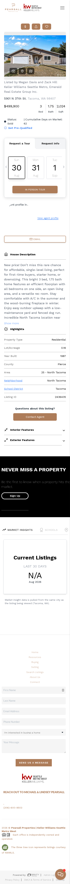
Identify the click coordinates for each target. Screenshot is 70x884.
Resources (35, 657)
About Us (35, 677)
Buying (35, 662)
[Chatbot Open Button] (60, 874)
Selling (35, 667)
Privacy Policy (12, 880)
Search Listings (35, 672)
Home (35, 652)
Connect (35, 682)
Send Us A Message (34, 762)
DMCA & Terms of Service (37, 880)
